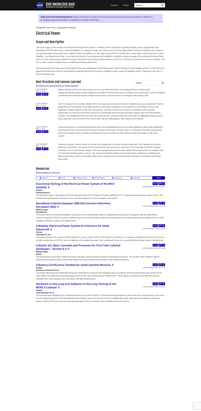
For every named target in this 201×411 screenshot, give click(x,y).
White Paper (100, 178)
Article (44, 178)
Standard (118, 178)
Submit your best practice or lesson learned (58, 86)
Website (136, 178)
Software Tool (81, 178)
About (126, 5)
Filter (158, 178)
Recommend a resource (49, 173)
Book (63, 178)
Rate (38, 94)
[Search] (162, 5)
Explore (114, 5)
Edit (46, 94)
